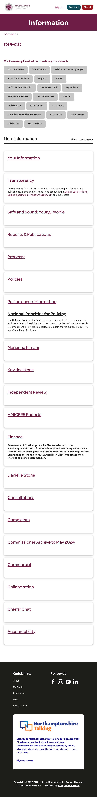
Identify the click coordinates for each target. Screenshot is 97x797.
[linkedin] (75, 681)
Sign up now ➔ (25, 760)
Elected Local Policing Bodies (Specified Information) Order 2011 (47, 193)
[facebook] (52, 681)
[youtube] (68, 681)
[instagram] (60, 681)
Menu (59, 7)
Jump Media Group (68, 785)
